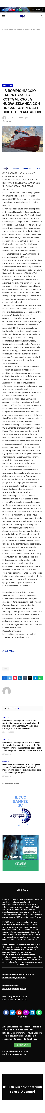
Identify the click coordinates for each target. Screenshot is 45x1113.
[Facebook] (6, 1012)
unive (6, 669)
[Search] (41, 16)
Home (4, 29)
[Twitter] (13, 1012)
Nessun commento (33, 118)
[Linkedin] (32, 1012)
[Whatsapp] (39, 1012)
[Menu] (3, 16)
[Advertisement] (22, 56)
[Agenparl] (22, 16)
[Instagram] (26, 1012)
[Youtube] (19, 1012)
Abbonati (36, 9)
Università (7, 85)
